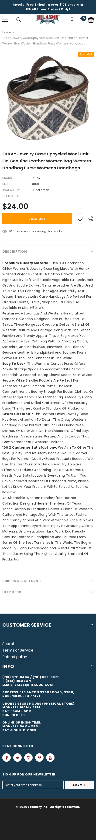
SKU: (5, 184)
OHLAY (35, 178)
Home (6, 32)
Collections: (12, 196)
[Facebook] (6, 757)
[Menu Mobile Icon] (5, 20)
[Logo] (48, 20)
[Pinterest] (39, 757)
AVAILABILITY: (11, 190)
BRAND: (7, 178)
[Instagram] (28, 757)
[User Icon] (72, 19)
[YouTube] (50, 757)
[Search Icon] (18, 19)
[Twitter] (17, 757)
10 (10, 231)
